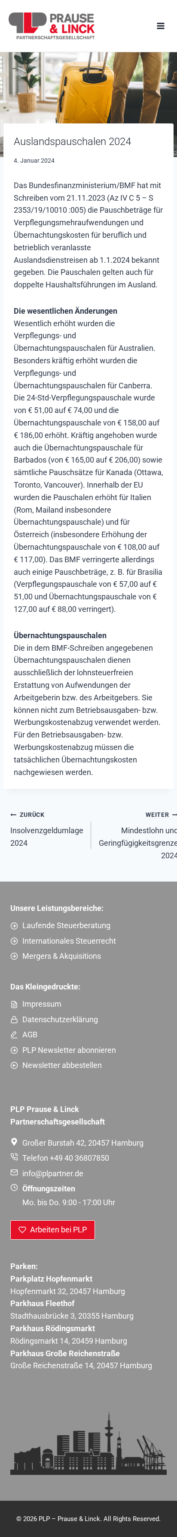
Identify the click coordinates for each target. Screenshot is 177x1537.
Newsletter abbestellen (62, 1065)
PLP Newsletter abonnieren (69, 1050)
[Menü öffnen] (160, 25)
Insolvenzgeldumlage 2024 (46, 829)
